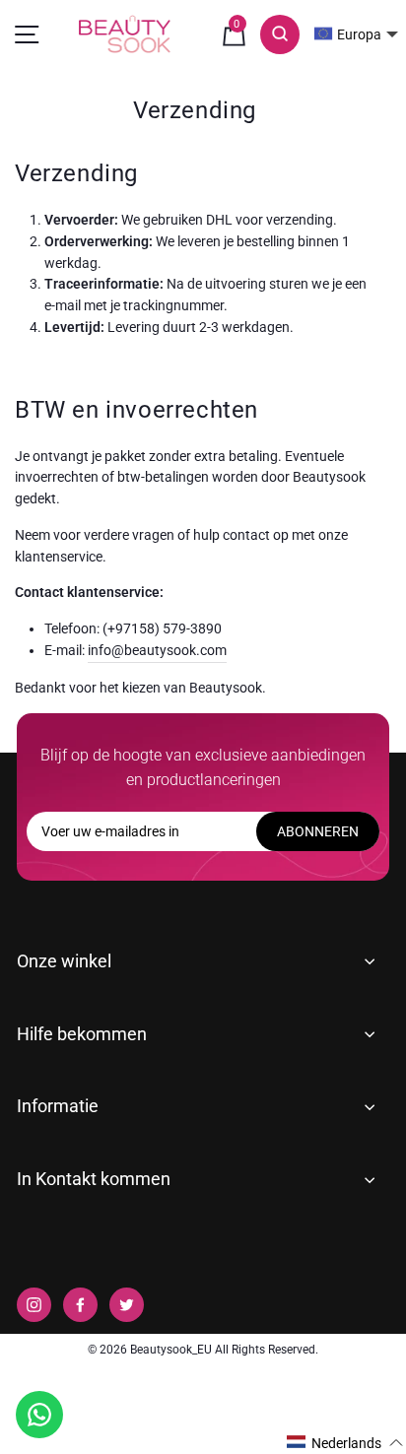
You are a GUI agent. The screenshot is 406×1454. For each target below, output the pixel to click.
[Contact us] (39, 1414)
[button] (345, 1442)
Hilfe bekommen (82, 1034)
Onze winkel (64, 961)
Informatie (58, 1105)
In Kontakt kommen (93, 1178)
